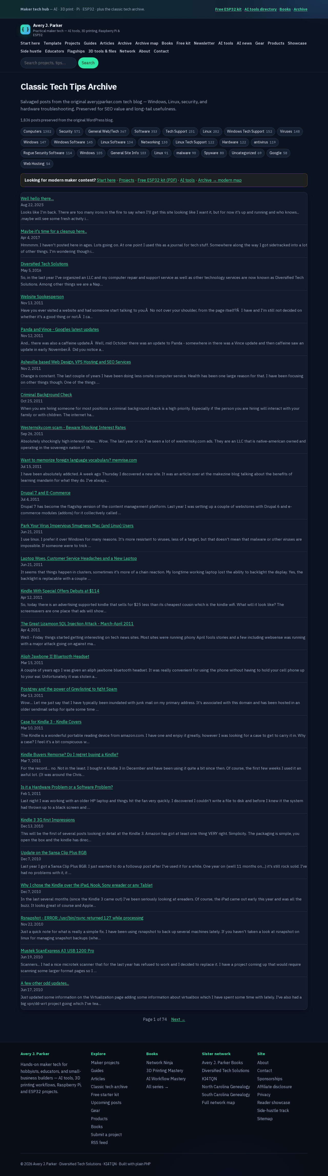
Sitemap (265, 1118)
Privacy (264, 1094)
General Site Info (129, 153)
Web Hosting (37, 163)
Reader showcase (273, 1102)
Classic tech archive (109, 1086)
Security (69, 131)
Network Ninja (159, 1062)
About (144, 51)
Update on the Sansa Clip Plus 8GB (54, 852)
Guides (90, 43)
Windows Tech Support (249, 131)
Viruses (290, 131)
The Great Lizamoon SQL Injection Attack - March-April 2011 (77, 623)
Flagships (76, 51)
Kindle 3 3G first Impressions (48, 819)
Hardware (234, 142)
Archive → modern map (220, 180)
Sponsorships (269, 1078)
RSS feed (99, 1142)
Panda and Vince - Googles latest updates (60, 329)
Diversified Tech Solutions (44, 263)
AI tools (225, 43)
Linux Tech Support (195, 142)
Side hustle (31, 51)
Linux (211, 131)
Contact (161, 51)
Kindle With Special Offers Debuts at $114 (60, 590)
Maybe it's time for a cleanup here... (54, 231)
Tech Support (180, 131)
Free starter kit (105, 1094)
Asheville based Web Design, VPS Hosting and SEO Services (76, 361)
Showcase (297, 43)
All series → (157, 1086)
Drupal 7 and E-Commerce (45, 492)
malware (186, 153)
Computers (37, 131)
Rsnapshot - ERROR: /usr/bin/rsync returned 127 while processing (82, 917)
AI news (244, 43)
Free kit (184, 43)
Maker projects (105, 1062)
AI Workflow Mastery (166, 1078)
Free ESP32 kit (228, 9)
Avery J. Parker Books (222, 1062)
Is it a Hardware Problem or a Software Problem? (67, 787)
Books (285, 9)
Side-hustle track (273, 1110)
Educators (54, 51)
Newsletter (204, 43)
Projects (72, 43)
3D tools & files (102, 51)
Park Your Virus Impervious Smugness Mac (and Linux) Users (77, 525)
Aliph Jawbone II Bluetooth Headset (55, 656)
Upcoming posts (106, 1102)
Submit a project (106, 1134)
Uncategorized (247, 153)
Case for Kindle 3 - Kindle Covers (51, 721)
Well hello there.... (37, 198)
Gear (259, 43)
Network (127, 51)
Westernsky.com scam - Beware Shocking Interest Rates (73, 427)
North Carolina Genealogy (226, 1086)
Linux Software (117, 142)
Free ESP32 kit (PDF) (157, 180)
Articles (107, 43)
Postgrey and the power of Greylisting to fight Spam (69, 688)
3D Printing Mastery (164, 1070)
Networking (154, 142)
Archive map (146, 43)
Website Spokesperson (42, 296)
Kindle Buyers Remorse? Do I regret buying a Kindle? (69, 754)
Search (88, 63)
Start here (30, 43)
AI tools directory (260, 9)
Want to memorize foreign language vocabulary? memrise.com (79, 460)
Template (52, 43)
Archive (301, 9)
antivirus (265, 142)
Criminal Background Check (46, 394)
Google (278, 153)
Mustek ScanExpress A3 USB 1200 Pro (57, 950)
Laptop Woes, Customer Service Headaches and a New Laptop (79, 558)
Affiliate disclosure (274, 1086)
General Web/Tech (107, 131)
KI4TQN (209, 1078)
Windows (35, 142)
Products (276, 43)
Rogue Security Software (48, 153)
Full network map (218, 1102)
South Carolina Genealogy (226, 1094)
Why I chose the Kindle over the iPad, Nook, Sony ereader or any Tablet (86, 885)
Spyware (214, 153)
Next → (178, 1019)
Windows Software (73, 142)
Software (146, 131)
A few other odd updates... (45, 983)
